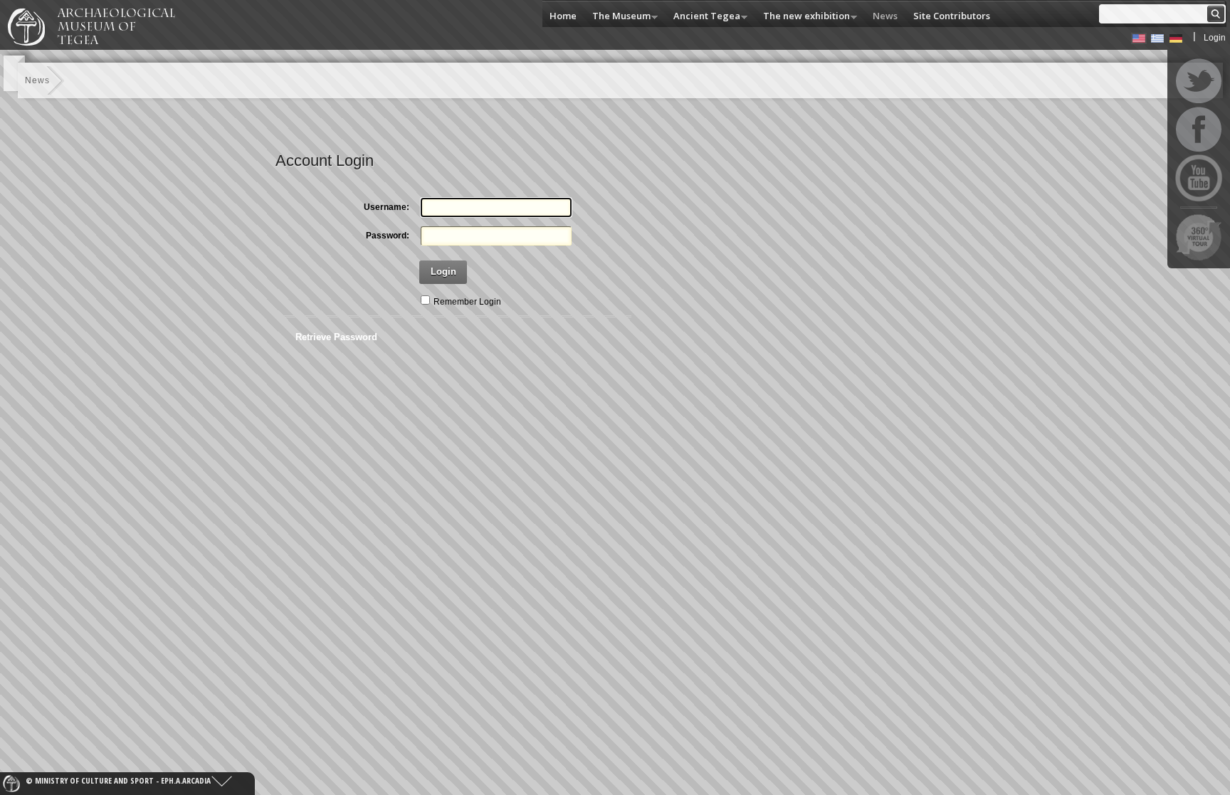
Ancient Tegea (703, 16)
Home (563, 15)
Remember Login (467, 302)
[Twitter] (1198, 81)
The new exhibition (803, 16)
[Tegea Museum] (97, 43)
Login (1215, 38)
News (885, 15)
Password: (387, 236)
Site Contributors (951, 15)
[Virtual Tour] (1198, 237)
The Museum (618, 16)
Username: (386, 207)
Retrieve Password (336, 337)
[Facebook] (1198, 129)
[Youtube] (1198, 178)
